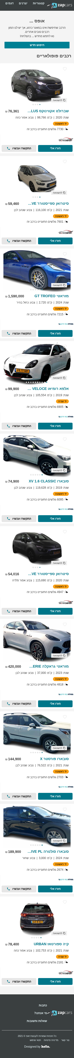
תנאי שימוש (35, 1040)
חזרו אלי (55, 148)
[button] (59, 100)
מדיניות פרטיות (51, 1040)
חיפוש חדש (37, 45)
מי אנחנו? (40, 1013)
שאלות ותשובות (37, 1021)
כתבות (43, 1005)
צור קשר (65, 1040)
